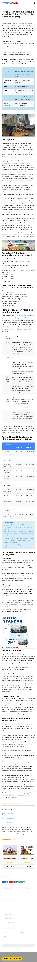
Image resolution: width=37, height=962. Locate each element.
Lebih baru (7, 888)
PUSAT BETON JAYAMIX (29, 959)
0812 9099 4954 (8, 814)
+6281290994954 (8, 823)
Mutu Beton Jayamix (22, 316)
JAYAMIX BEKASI (6, 877)
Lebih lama (29, 888)
